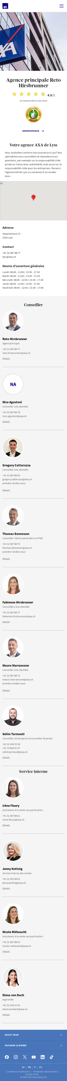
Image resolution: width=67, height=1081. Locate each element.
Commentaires (30, 130)
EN (41, 1067)
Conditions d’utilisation (18, 1071)
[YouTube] (33, 1057)
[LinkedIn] (42, 1057)
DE (23, 1067)
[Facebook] (7, 1057)
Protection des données (45, 1071)
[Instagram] (16, 1057)
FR (29, 1067)
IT (35, 1067)
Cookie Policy (32, 1074)
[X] (24, 1057)
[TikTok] (51, 1057)
